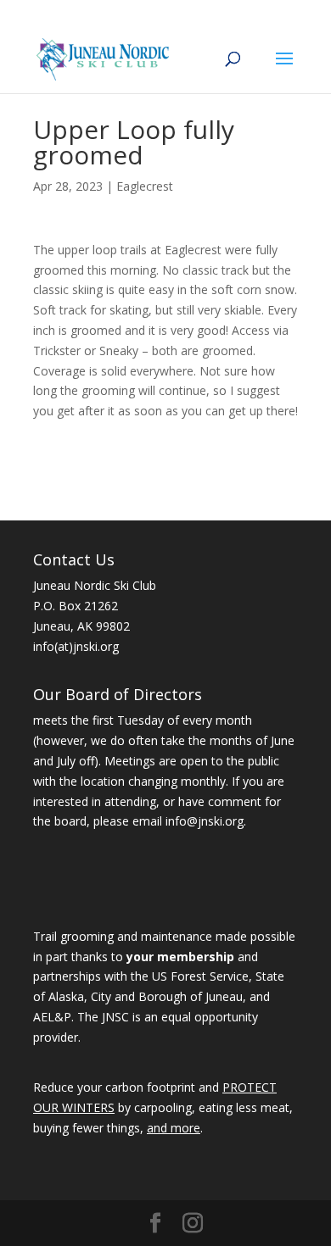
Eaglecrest (144, 186)
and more (173, 1128)
